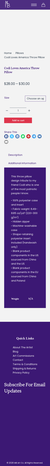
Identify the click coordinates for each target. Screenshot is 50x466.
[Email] (6, 142)
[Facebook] (6, 136)
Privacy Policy (21, 372)
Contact (18, 360)
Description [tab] (15, 155)
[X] (12, 136)
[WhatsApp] (23, 136)
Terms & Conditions (25, 364)
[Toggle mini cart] (43, 4)
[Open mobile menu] (34, 5)
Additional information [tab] (22, 163)
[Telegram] (34, 136)
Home (8, 53)
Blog (15, 351)
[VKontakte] (40, 136)
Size (6, 97)
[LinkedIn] (17, 136)
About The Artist (23, 347)
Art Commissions (23, 355)
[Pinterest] (28, 136)
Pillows (20, 53)
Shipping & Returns (24, 368)
